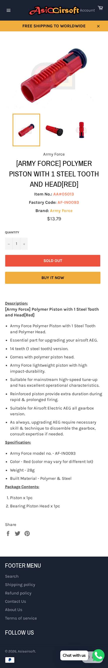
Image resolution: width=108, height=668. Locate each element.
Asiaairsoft (26, 651)
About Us (13, 609)
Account (87, 10)
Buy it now (52, 277)
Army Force (61, 210)
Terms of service (21, 618)
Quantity (12, 232)
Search (12, 576)
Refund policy (18, 592)
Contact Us (15, 601)
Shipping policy (20, 584)
